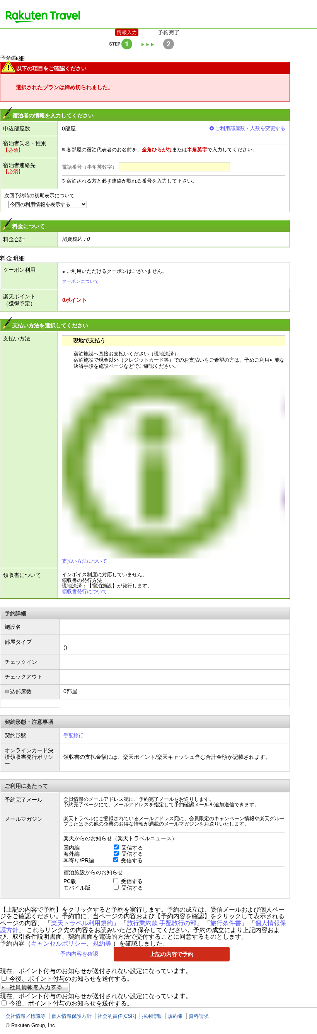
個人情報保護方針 (71, 1016)
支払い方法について (84, 561)
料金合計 (14, 239)
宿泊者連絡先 (19, 165)
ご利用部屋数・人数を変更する (250, 128)
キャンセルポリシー (59, 943)
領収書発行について (84, 591)
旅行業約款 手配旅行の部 (161, 923)
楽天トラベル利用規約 (82, 923)
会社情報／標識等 (25, 1016)
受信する (132, 847)
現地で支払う (89, 340)
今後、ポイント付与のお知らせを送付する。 (71, 978)
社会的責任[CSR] (116, 1016)
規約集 (175, 1016)
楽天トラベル (43, 16)
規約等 (102, 943)
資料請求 (199, 1016)
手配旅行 (73, 735)
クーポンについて (80, 281)
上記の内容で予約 (171, 954)
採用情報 (152, 1016)
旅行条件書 (225, 923)
